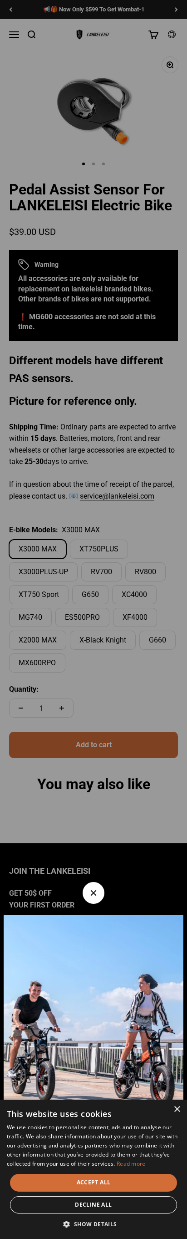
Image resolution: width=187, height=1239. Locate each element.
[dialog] (93, 1169)
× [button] (176, 1109)
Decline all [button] (93, 1204)
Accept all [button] (94, 1182)
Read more (131, 1164)
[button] (93, 1224)
